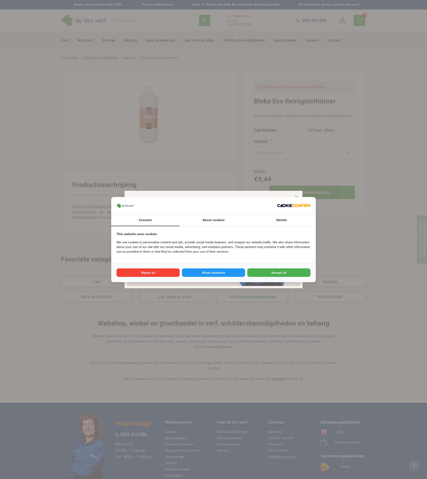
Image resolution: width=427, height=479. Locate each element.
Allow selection (213, 272)
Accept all (278, 272)
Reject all (148, 272)
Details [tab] (281, 220)
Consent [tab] (145, 220)
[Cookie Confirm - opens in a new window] (293, 205)
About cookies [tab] (213, 220)
